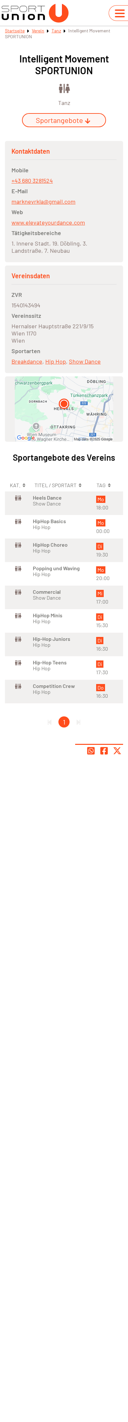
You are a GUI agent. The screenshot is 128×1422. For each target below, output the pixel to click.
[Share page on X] (117, 751)
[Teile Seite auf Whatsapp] (91, 751)
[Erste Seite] (49, 722)
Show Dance (85, 361)
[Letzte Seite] (78, 722)
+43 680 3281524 (32, 180)
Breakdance (26, 361)
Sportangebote (59, 120)
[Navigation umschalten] (120, 13)
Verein (38, 30)
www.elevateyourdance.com (48, 222)
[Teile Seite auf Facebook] (104, 751)
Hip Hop (55, 361)
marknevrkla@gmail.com (43, 201)
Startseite (15, 30)
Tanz (56, 30)
